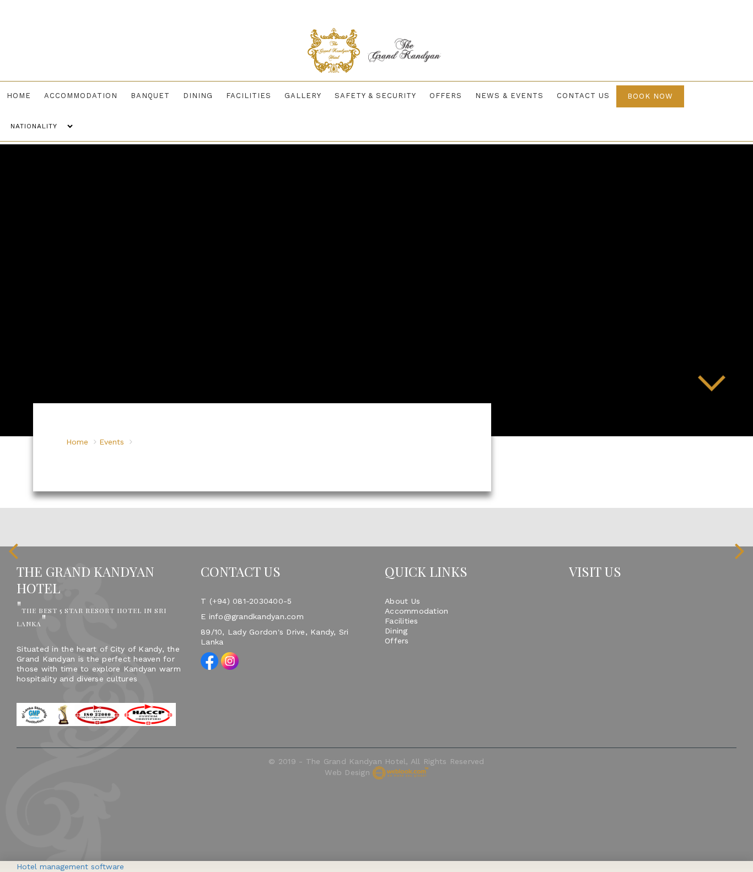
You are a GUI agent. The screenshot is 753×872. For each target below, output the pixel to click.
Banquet (158, 95)
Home (36, 95)
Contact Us (560, 95)
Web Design (347, 742)
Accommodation (93, 95)
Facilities (248, 95)
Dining (202, 95)
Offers (432, 95)
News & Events (491, 95)
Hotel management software (70, 866)
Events (111, 412)
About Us (402, 571)
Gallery (297, 95)
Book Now (625, 96)
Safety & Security (366, 95)
